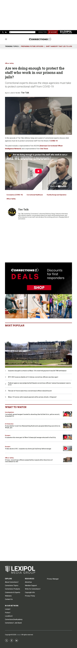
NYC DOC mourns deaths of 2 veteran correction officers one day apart (33, 377)
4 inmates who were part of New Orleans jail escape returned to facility (30, 437)
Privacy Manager (53, 579)
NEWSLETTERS (42, 32)
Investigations (9, 412)
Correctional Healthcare (35, 195)
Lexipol (18, 634)
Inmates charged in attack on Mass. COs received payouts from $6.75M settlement (37, 371)
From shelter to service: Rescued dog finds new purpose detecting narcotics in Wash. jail (32, 427)
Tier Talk (25, 92)
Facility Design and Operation (56, 195)
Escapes (7, 435)
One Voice (44, 149)
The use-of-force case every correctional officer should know (30, 391)
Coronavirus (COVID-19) (15, 195)
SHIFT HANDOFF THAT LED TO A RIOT (60, 46)
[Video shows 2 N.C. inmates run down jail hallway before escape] (67, 448)
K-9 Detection (9, 424)
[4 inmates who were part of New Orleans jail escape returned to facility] (67, 437)
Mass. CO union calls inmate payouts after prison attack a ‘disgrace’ (32, 397)
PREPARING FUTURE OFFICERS (32, 46)
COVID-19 (53, 141)
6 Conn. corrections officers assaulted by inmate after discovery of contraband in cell (29, 461)
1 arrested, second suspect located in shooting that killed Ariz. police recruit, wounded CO (32, 415)
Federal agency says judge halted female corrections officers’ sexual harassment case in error (39, 384)
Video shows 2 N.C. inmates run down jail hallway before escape (28, 449)
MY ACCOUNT (53, 32)
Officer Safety (9, 63)
